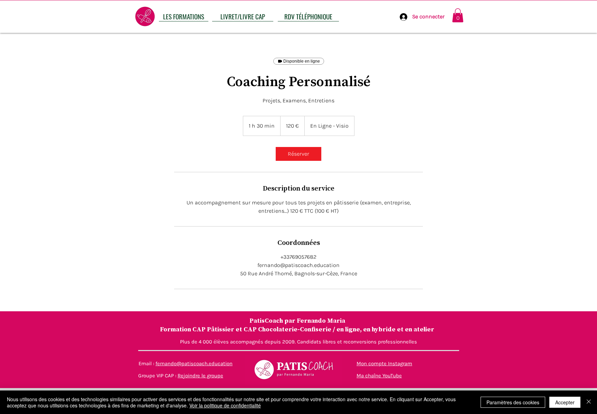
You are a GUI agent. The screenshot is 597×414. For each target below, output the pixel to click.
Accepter (565, 402)
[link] (298, 154)
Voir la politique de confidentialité (225, 405)
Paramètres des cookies (512, 402)
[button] (458, 15)
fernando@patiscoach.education (194, 363)
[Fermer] (589, 402)
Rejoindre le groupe (200, 375)
